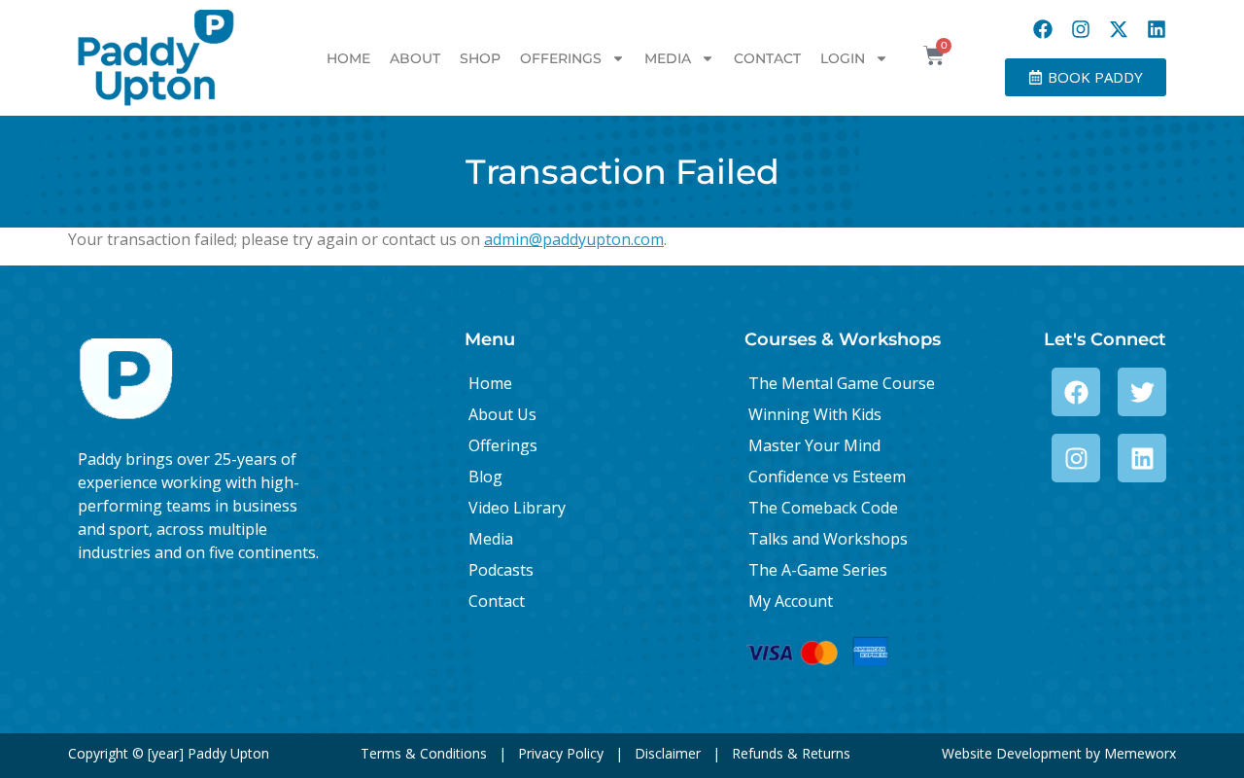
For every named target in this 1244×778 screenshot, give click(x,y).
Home (348, 58)
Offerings (561, 58)
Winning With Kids (814, 414)
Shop (480, 58)
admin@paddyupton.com (574, 239)
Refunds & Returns (791, 753)
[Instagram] (1080, 29)
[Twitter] (1142, 392)
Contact (767, 58)
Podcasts (501, 570)
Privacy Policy (561, 753)
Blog (485, 476)
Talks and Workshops (828, 538)
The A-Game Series (817, 570)
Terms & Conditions (424, 753)
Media (667, 58)
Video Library (517, 507)
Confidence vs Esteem (827, 476)
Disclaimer (668, 753)
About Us (502, 414)
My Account (790, 601)
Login (842, 58)
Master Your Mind (814, 445)
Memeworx (1140, 753)
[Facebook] (1043, 29)
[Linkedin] (1156, 29)
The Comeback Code (823, 507)
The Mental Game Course (841, 383)
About (415, 58)
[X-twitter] (1118, 29)
